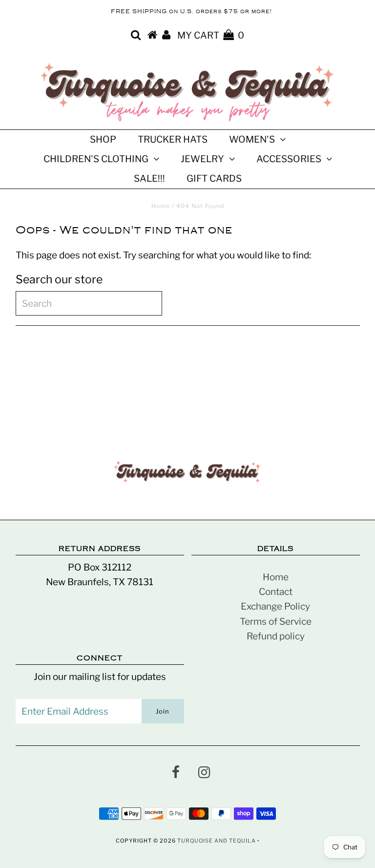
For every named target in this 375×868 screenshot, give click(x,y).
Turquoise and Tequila (216, 840)
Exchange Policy (275, 606)
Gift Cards (214, 178)
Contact (275, 591)
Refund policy (276, 636)
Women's (252, 139)
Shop (103, 139)
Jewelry (202, 159)
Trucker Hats (173, 139)
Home (160, 206)
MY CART (210, 35)
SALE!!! (149, 178)
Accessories (288, 159)
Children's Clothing (95, 159)
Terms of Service (276, 621)
